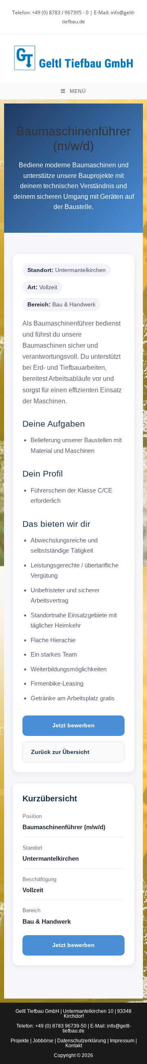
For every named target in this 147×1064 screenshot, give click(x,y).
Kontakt (73, 1045)
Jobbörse (43, 1041)
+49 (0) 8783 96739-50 (61, 1026)
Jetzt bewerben (73, 725)
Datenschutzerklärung (81, 1041)
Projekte (20, 1041)
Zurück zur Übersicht (60, 752)
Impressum (122, 1041)
